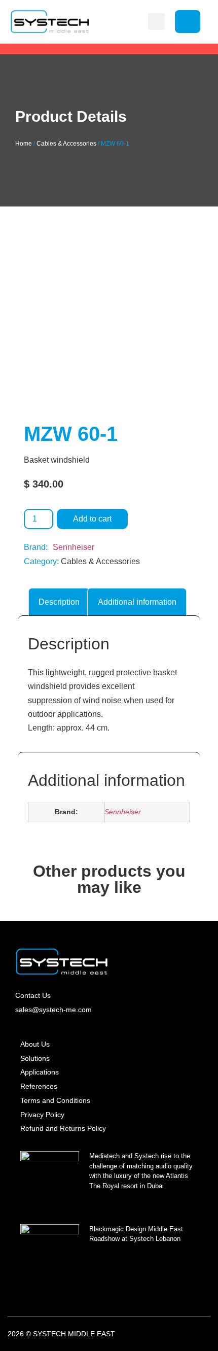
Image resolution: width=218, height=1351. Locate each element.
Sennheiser (73, 547)
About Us (35, 1044)
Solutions (35, 1058)
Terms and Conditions (55, 1100)
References (38, 1086)
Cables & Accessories (66, 143)
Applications (39, 1072)
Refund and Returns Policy (63, 1128)
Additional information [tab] (137, 602)
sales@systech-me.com (53, 1010)
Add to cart (92, 518)
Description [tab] (59, 602)
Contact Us (33, 995)
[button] (156, 21)
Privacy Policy (42, 1115)
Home (23, 143)
